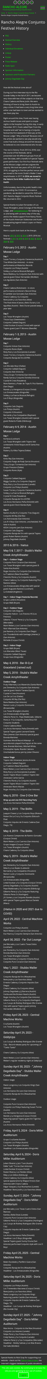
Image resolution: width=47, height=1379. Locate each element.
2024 (5, 241)
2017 (14, 238)
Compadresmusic (20, 211)
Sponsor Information (14, 70)
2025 (11, 241)
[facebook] (15, 2)
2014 (24, 235)
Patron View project (29, 1360)
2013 (18, 235)
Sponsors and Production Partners (20, 74)
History (8, 44)
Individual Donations (14, 48)
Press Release (11, 61)
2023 (38, 238)
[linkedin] (23, 2)
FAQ (7, 35)
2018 (20, 238)
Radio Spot (9, 66)
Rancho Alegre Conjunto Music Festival (21, 13)
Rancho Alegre (15, 7)
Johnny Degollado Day (14, 79)
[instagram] (19, 2)
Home (3, 13)
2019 (26, 238)
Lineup (8, 53)
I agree (24, 1375)
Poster (8, 57)
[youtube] (27, 2)
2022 (32, 238)
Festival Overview (12, 40)
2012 (12, 235)
